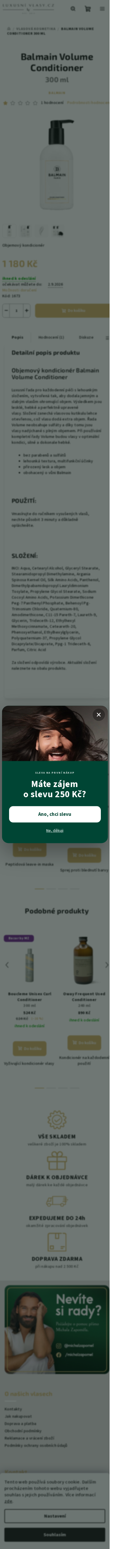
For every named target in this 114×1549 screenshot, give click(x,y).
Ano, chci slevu (54, 814)
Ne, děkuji (54, 831)
